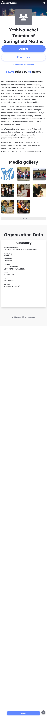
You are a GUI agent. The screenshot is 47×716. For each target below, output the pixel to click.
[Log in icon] (44, 3)
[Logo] (9, 2)
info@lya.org (9, 280)
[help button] (43, 712)
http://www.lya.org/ (12, 286)
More (25, 219)
